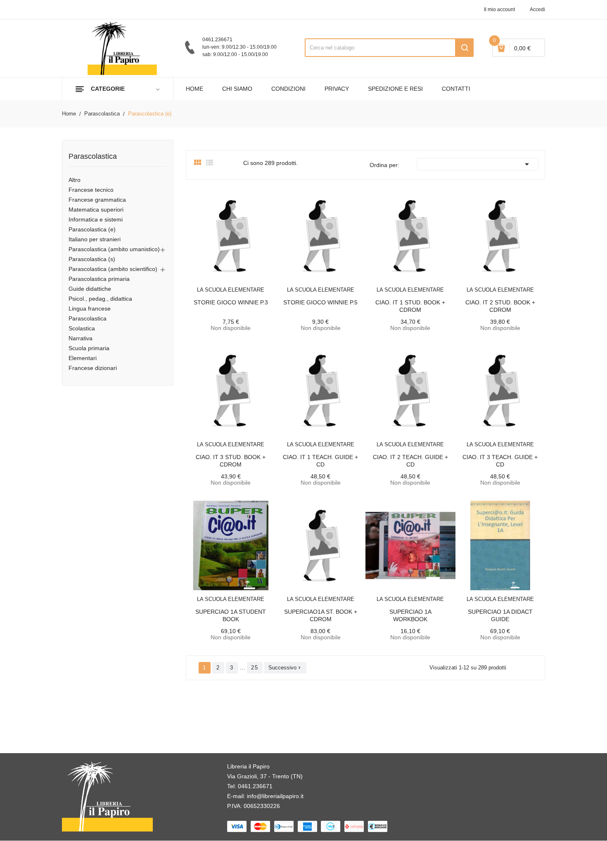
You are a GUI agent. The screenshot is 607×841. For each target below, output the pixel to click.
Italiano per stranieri (95, 239)
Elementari (83, 358)
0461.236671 (255, 786)
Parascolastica (93, 156)
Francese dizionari (93, 368)
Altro (75, 180)
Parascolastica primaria (99, 279)
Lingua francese (90, 308)
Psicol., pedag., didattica (100, 298)
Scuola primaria (89, 348)
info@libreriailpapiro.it (275, 796)
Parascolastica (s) (92, 259)
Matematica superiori (96, 209)
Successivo (285, 667)
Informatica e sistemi (96, 219)
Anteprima (212, 284)
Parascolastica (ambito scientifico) (113, 269)
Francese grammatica (97, 199)
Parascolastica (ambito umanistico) (114, 249)
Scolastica (82, 328)
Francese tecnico (91, 189)
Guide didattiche (90, 288)
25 (254, 667)
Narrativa (80, 338)
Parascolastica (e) (92, 229)
